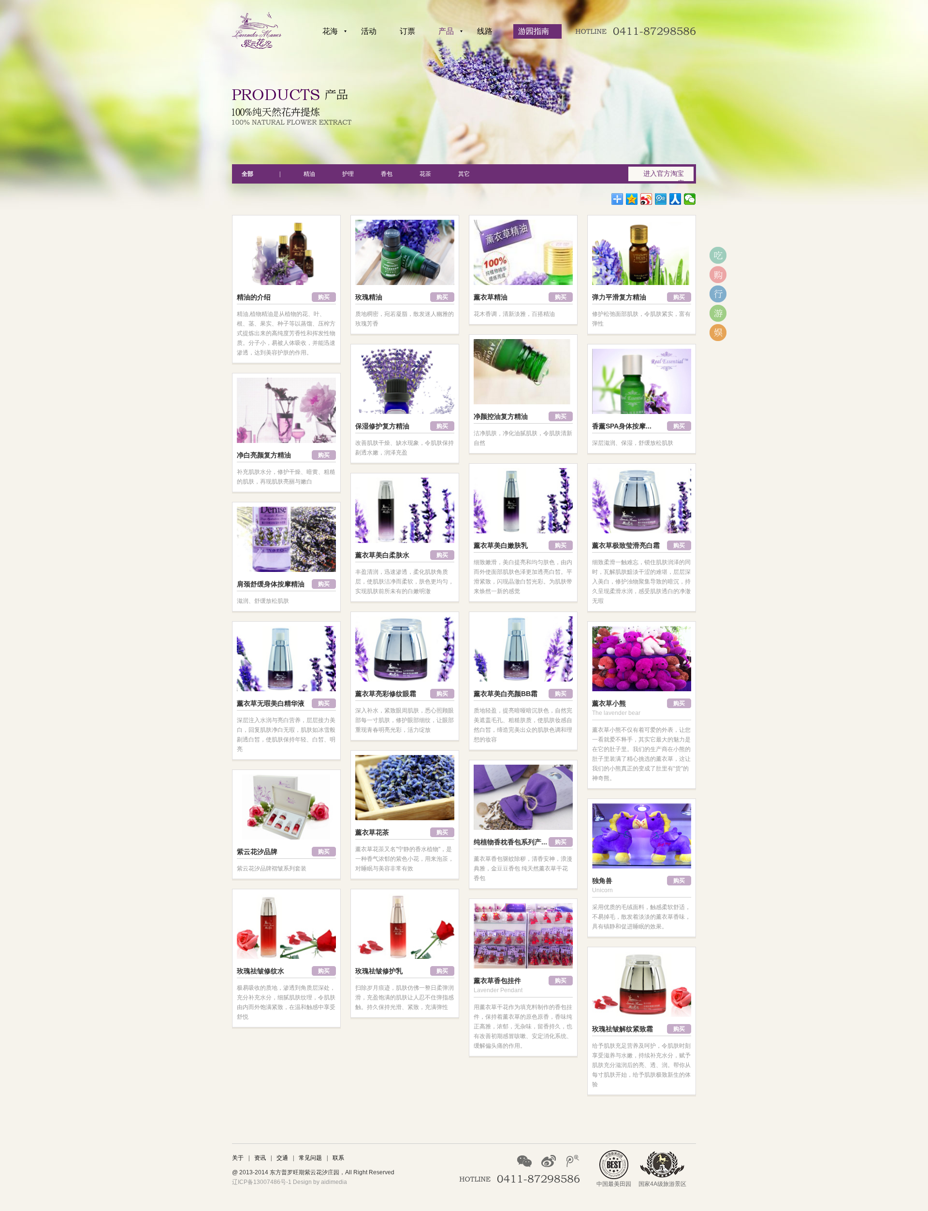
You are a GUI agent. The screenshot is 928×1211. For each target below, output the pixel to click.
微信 (524, 1161)
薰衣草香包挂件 (497, 980)
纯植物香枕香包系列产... (510, 842)
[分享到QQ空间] (632, 199)
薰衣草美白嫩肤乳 (501, 545)
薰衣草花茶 (372, 832)
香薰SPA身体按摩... (622, 426)
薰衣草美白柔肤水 (382, 555)
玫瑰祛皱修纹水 (260, 971)
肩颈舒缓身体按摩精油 (270, 584)
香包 (386, 174)
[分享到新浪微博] (646, 199)
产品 (446, 31)
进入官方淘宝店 (663, 175)
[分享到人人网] (675, 199)
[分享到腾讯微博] (661, 199)
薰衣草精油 (491, 297)
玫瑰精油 (368, 297)
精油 (309, 174)
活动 (369, 31)
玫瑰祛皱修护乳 (379, 971)
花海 (330, 31)
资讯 (260, 1157)
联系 (338, 1157)
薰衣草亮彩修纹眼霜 (385, 694)
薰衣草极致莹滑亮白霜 (626, 545)
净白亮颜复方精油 (264, 455)
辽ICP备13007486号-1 (261, 1182)
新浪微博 (548, 1161)
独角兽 (602, 880)
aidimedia (334, 1182)
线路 (485, 31)
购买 (324, 297)
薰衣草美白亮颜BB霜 (505, 694)
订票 (407, 31)
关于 (238, 1157)
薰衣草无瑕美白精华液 (270, 703)
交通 (282, 1157)
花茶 (425, 174)
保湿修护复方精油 (382, 426)
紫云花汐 (256, 30)
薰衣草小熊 (609, 703)
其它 (464, 174)
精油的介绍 (254, 297)
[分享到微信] (690, 199)
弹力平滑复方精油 (619, 297)
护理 (348, 174)
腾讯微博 (573, 1161)
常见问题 (310, 1157)
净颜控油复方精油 (501, 416)
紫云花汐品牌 (257, 851)
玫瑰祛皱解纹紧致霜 (622, 1029)
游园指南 (533, 31)
